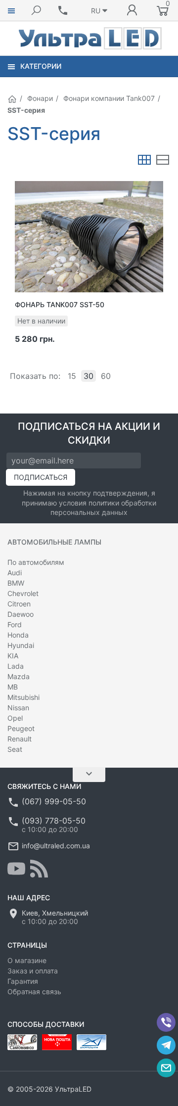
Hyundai (20, 645)
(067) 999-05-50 (54, 801)
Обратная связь (34, 991)
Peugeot (21, 728)
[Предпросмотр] (89, 236)
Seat (14, 749)
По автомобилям (35, 562)
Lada (15, 666)
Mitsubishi (23, 697)
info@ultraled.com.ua (56, 845)
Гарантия (22, 981)
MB (12, 687)
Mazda (18, 676)
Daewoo (20, 614)
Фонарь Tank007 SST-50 (59, 304)
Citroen (19, 603)
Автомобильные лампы (54, 542)
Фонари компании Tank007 (109, 98)
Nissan (18, 707)
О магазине (26, 960)
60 (106, 376)
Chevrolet (23, 593)
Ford (14, 624)
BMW (15, 583)
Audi (14, 572)
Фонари (40, 98)
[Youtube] (16, 868)
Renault (19, 739)
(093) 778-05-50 (54, 821)
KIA (12, 655)
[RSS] (39, 868)
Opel (15, 718)
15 (72, 376)
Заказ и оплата (32, 971)
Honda (18, 635)
